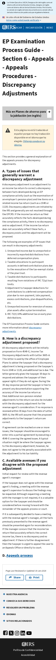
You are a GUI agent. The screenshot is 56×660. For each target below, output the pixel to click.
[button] (34, 27)
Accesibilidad (28, 655)
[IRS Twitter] (11, 632)
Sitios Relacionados (19, 621)
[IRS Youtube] (29, 632)
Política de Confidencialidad (28, 650)
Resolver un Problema (20, 607)
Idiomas (11, 614)
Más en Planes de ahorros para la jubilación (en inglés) (26, 114)
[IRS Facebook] (5, 632)
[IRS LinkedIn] (23, 632)
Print (36, 577)
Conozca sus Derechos (20, 601)
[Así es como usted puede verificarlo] (28, 19)
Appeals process (19, 555)
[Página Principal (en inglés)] (9, 27)
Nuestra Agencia (17, 594)
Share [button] (17, 577)
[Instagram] (17, 632)
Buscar (17, 27)
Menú (49, 27)
